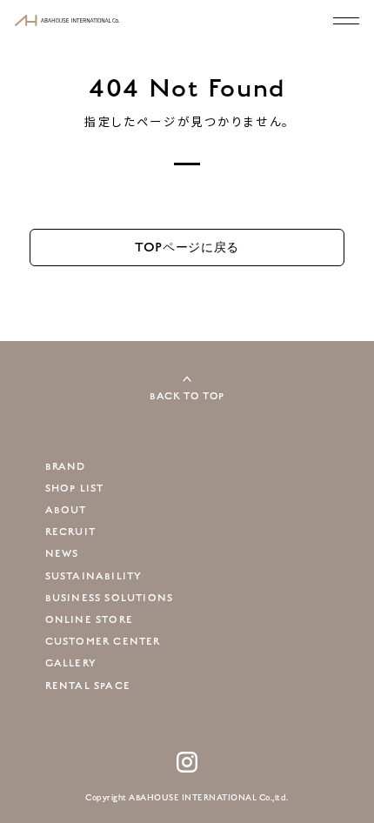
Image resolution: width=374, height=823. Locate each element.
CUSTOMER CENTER (103, 641)
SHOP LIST (74, 488)
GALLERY (71, 663)
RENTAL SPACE (87, 686)
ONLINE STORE (89, 620)
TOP (187, 247)
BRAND (65, 466)
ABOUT (66, 510)
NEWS (62, 553)
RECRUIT (70, 532)
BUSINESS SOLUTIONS (109, 598)
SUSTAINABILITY (94, 576)
